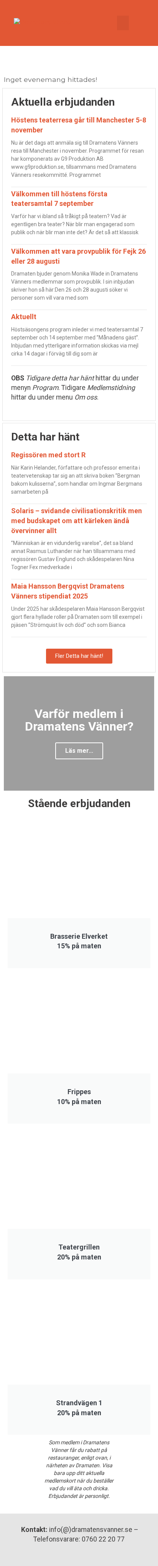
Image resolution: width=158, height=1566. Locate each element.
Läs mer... (79, 750)
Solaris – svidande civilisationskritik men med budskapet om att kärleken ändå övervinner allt (76, 520)
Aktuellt (23, 317)
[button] (123, 23)
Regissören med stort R (48, 455)
